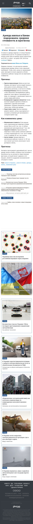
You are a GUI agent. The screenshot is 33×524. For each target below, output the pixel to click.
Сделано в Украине (17, 487)
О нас (19, 493)
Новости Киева (6, 169)
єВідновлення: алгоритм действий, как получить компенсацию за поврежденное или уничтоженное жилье (14, 194)
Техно (26, 485)
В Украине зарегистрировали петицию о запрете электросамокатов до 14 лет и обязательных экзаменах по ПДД (15, 189)
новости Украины (10, 163)
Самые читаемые (7, 198)
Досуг (12, 485)
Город (3, 30)
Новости (7, 483)
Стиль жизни (18, 483)
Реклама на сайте (11, 493)
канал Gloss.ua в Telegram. (20, 63)
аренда (29, 163)
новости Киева (21, 163)
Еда (12, 483)
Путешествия (19, 485)
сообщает (4, 60)
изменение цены (11, 164)
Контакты (25, 493)
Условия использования (13, 495)
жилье (3, 164)
